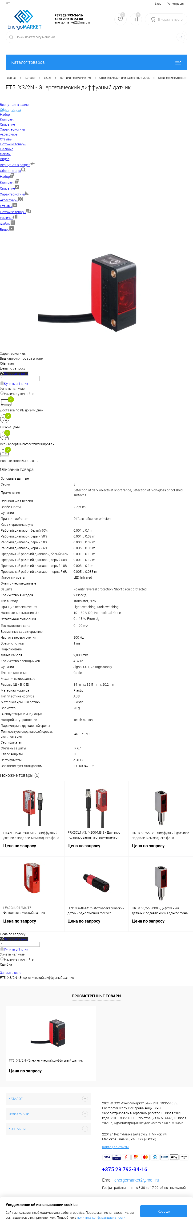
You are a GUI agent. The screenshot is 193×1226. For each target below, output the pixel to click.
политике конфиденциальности (101, 1217)
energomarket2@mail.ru (136, 1180)
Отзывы (6, 206)
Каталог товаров (28, 62)
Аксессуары (9, 200)
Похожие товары (13, 212)
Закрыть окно (10, 973)
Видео (4, 229)
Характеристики (12, 194)
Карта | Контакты (115, 1147)
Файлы (5, 224)
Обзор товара (10, 171)
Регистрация (176, 3)
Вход (158, 3)
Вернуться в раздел (15, 165)
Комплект (7, 182)
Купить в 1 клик (16, 384)
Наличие (6, 218)
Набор (5, 177)
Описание (7, 188)
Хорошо (164, 1211)
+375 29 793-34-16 (124, 1169)
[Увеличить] (96, 348)
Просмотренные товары (96, 996)
